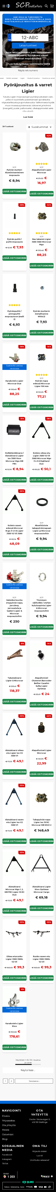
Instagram (7, 1159)
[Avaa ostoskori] (52, 6)
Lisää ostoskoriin (14, 191)
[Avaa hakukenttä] (46, 6)
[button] (8, 6)
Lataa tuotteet (28, 45)
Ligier (22, 78)
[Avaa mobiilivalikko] (3, 6)
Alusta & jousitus (33, 78)
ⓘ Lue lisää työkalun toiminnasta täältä (28, 64)
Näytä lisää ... (28, 1070)
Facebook (7, 1154)
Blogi (4, 1139)
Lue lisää (28, 117)
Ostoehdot (7, 1134)
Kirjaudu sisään (40, 1151)
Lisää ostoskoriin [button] (14, 404)
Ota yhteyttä (9, 1125)
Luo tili (40, 1156)
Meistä (5, 1130)
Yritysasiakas (8, 1120)
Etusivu (6, 1116)
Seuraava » (34, 1081)
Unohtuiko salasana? (39, 1160)
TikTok (5, 1163)
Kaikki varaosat (12, 78)
